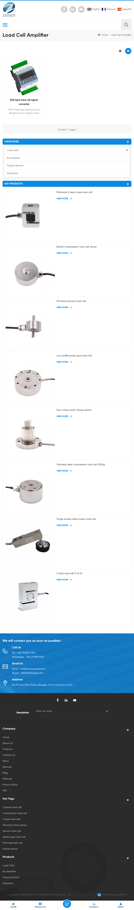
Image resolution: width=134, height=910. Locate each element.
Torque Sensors (15, 165)
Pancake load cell (13, 843)
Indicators (12, 173)
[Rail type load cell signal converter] (24, 77)
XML (5, 790)
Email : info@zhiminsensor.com (28, 669)
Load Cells (12, 150)
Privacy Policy (10, 785)
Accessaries (13, 158)
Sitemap (7, 779)
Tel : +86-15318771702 (23, 653)
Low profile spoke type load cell (74, 355)
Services (7, 767)
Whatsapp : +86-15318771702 (28, 657)
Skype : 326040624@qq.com (27, 673)
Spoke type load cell (14, 837)
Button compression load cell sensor (77, 247)
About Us (8, 743)
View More (23, 120)
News (6, 761)
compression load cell (15, 813)
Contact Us (9, 755)
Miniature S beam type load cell (74, 192)
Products (7, 749)
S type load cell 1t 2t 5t (69, 573)
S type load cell (11, 819)
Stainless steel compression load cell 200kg (81, 464)
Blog (5, 773)
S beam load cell (12, 807)
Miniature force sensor (15, 825)
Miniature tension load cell (71, 301)
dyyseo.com (90, 895)
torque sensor (10, 849)
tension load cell (12, 831)
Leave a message (67, 904)
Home (104, 35)
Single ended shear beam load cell (76, 519)
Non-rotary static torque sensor (74, 410)
